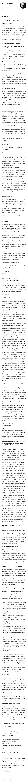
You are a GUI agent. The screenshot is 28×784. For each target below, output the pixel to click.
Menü (3, 8)
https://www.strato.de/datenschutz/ (10, 167)
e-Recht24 (7, 771)
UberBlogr (4, 781)
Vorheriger (10, 781)
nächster (15, 781)
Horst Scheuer (7, 3)
